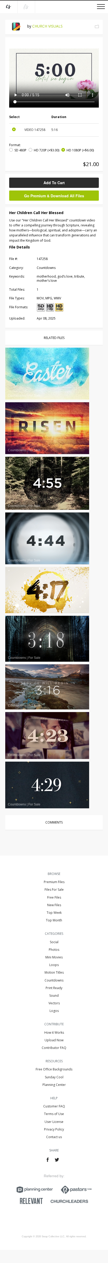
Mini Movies (54, 957)
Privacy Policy (54, 1129)
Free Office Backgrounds (54, 1069)
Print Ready (54, 988)
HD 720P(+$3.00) (46, 150)
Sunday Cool (54, 1077)
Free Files (54, 897)
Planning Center (54, 1084)
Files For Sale (54, 889)
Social (54, 942)
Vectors (54, 1003)
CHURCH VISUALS (47, 26)
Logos (54, 1011)
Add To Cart (54, 182)
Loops (54, 965)
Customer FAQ (54, 1106)
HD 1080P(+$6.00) (80, 150)
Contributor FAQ (54, 1048)
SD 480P (20, 150)
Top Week (54, 912)
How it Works (54, 1032)
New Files (54, 905)
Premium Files (54, 882)
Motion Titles (54, 972)
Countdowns (54, 980)
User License (54, 1121)
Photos (54, 949)
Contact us (54, 1137)
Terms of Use (54, 1114)
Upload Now (54, 1040)
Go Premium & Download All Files (54, 195)
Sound (54, 995)
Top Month (54, 920)
